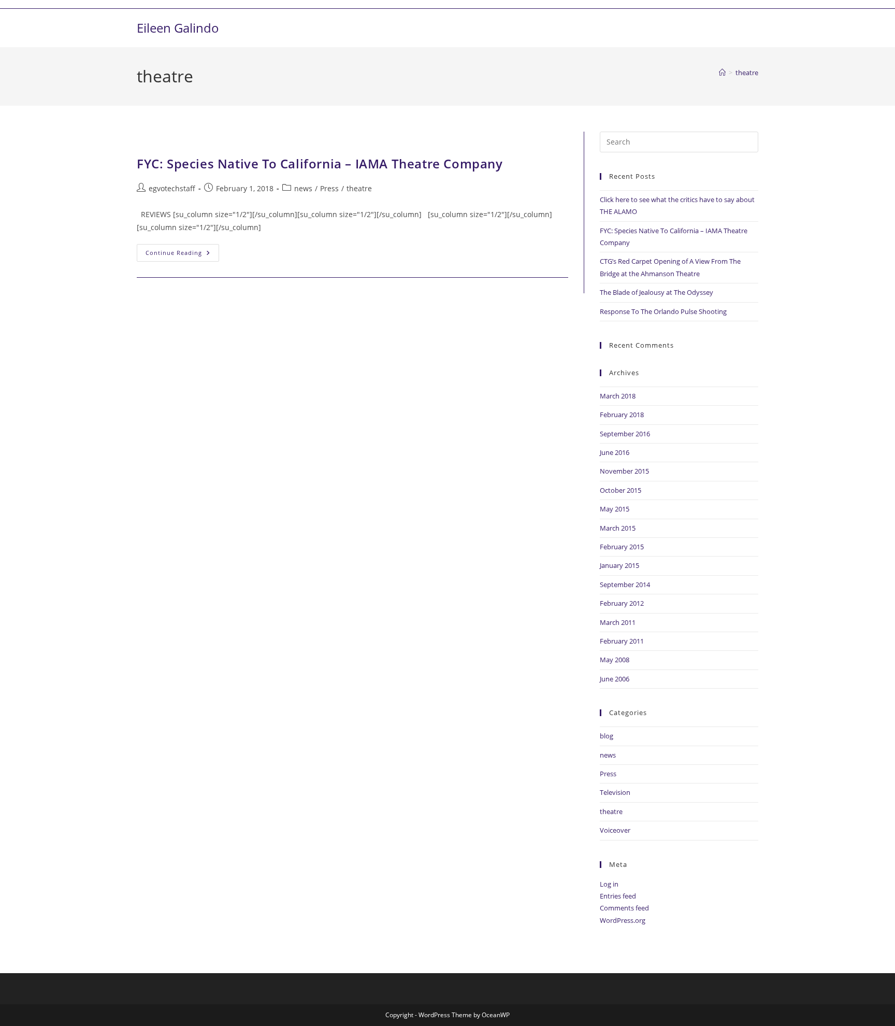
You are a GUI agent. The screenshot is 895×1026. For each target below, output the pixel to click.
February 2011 (622, 641)
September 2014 (625, 584)
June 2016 (614, 452)
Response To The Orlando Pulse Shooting (663, 311)
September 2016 (625, 433)
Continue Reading (182, 250)
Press (329, 188)
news (303, 188)
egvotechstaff (172, 188)
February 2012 (622, 603)
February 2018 (622, 414)
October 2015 (620, 490)
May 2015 (614, 509)
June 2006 (614, 678)
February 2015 (622, 546)
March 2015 (618, 528)
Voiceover (615, 830)
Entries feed (618, 896)
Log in (609, 884)
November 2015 (624, 471)
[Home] (722, 72)
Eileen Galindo (178, 27)
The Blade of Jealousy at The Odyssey (656, 292)
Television (615, 792)
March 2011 (618, 622)
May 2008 (614, 659)
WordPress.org (622, 920)
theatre (746, 72)
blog (606, 735)
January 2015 (619, 565)
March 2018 (618, 396)
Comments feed (624, 908)
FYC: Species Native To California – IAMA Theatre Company (320, 163)
